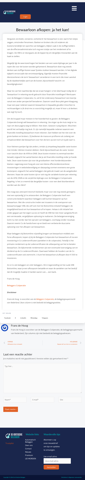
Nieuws (28, 452)
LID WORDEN (30, 458)
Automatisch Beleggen (30, 441)
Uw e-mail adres (50, 456)
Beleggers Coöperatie (16, 285)
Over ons (29, 445)
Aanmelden (51, 467)
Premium (29, 455)
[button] (7, 317)
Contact (28, 449)
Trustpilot (10, 443)
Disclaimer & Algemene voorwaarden (71, 477)
